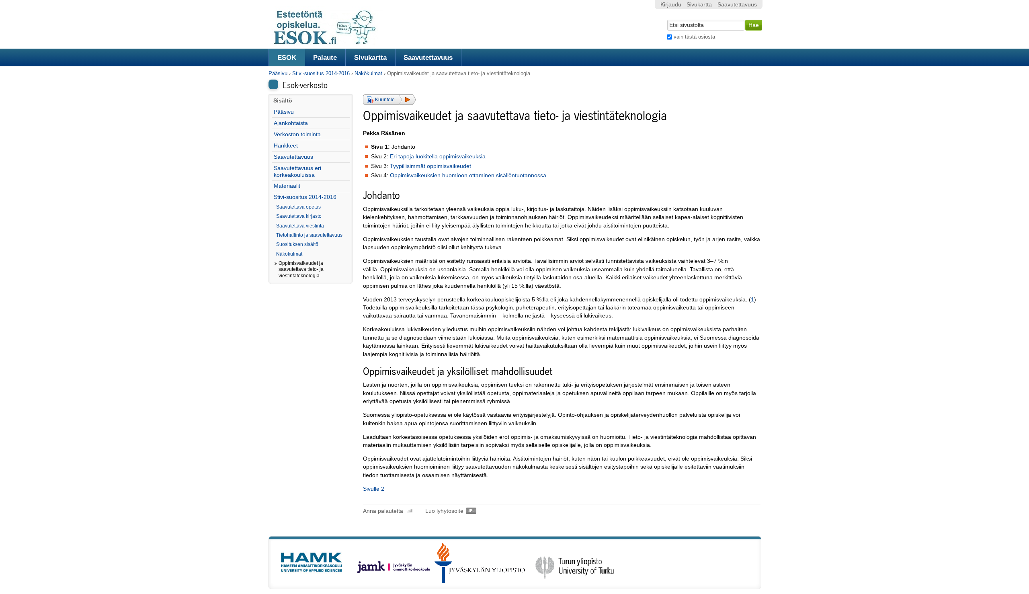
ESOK (286, 57)
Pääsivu (278, 73)
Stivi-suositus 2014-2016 (321, 73)
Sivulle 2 (373, 489)
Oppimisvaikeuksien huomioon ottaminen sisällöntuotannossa (468, 175)
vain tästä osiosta (694, 37)
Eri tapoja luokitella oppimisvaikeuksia (438, 157)
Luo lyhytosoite (444, 511)
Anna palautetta (383, 511)
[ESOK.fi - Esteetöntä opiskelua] (329, 43)
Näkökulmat (368, 73)
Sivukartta (370, 57)
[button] (389, 99)
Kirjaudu (670, 5)
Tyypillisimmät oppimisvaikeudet (430, 166)
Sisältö (282, 101)
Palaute (325, 57)
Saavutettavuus (428, 57)
